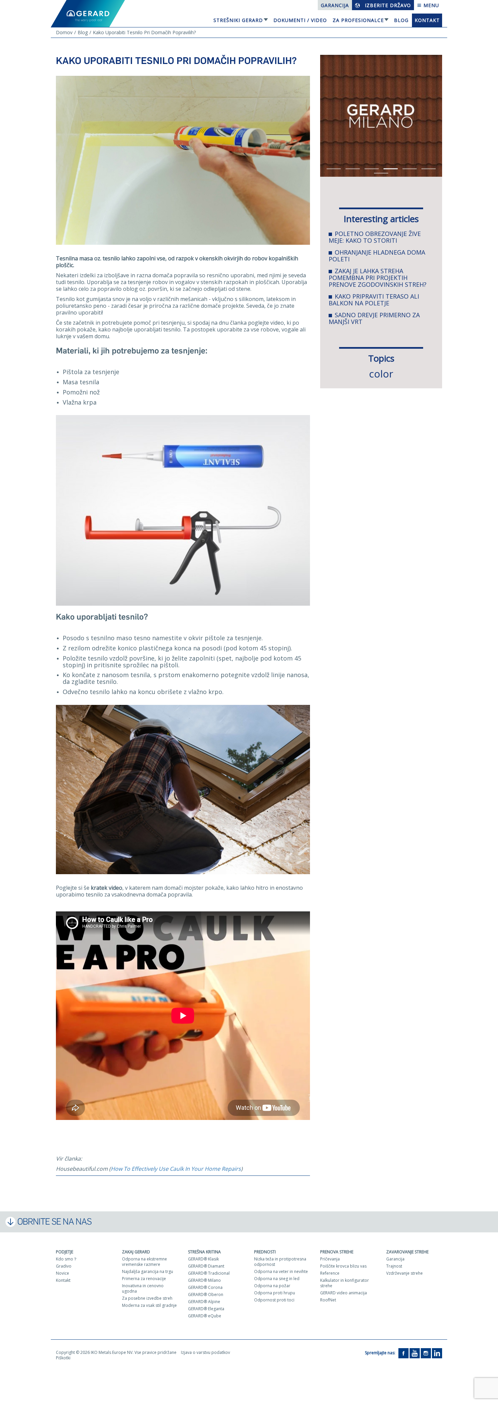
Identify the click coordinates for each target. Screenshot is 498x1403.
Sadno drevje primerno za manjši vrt (374, 318)
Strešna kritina (204, 1252)
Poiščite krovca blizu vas (343, 1266)
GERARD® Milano (204, 1280)
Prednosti (265, 1252)
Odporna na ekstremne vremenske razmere (144, 1261)
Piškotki (63, 1358)
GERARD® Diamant (206, 1266)
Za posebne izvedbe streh (147, 1298)
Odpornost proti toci (274, 1300)
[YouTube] (415, 1353)
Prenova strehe (336, 1252)
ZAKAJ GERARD (136, 1252)
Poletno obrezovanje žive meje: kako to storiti (375, 237)
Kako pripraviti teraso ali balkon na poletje (374, 299)
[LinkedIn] (437, 1353)
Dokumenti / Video (300, 20)
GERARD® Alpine (204, 1301)
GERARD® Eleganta (206, 1309)
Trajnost (394, 1266)
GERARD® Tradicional (209, 1273)
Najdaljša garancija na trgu (147, 1271)
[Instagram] (426, 1353)
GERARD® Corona (205, 1287)
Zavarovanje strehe (407, 1252)
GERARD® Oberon (205, 1294)
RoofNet (328, 1300)
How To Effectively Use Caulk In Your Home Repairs (176, 1168)
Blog (401, 20)
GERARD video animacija (343, 1293)
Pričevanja (330, 1259)
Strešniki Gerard (238, 20)
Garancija (335, 5)
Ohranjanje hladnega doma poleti (377, 255)
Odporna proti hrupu (274, 1293)
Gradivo (63, 1266)
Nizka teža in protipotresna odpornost (280, 1261)
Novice (62, 1273)
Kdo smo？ (66, 1259)
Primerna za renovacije (144, 1278)
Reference (329, 1273)
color (381, 374)
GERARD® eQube (204, 1316)
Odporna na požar (272, 1286)
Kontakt (427, 20)
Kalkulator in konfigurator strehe (344, 1283)
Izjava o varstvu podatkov (205, 1352)
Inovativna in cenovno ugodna (143, 1288)
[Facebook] (403, 1353)
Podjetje (64, 1252)
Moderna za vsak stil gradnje (149, 1305)
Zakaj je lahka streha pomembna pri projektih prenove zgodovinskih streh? (378, 277)
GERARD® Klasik (203, 1259)
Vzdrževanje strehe (404, 1273)
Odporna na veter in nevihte (281, 1271)
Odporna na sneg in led (276, 1278)
